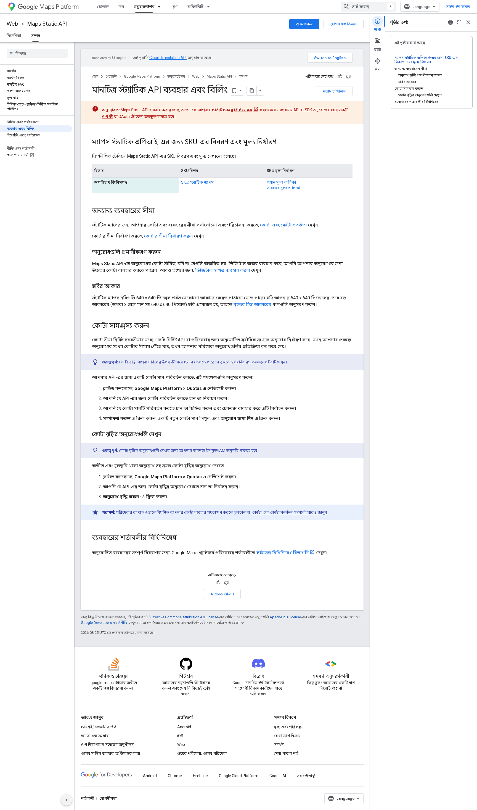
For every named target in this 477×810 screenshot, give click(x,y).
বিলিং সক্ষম (243, 110)
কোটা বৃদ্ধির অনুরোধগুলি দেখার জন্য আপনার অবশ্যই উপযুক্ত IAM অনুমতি (179, 450)
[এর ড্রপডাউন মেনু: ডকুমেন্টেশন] (161, 6)
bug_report (450, 22)
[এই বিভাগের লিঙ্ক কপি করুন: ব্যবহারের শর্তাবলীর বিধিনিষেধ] (182, 538)
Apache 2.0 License (285, 617)
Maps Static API (47, 23)
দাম (121, 6)
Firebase (200, 776)
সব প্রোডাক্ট (306, 776)
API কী (107, 116)
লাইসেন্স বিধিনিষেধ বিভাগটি (282, 552)
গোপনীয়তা (108, 798)
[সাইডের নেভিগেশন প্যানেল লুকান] (66, 800)
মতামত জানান (334, 91)
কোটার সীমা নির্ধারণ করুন (168, 236)
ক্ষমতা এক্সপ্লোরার (95, 736)
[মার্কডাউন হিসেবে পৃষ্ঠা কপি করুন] (252, 90)
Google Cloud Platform (238, 776)
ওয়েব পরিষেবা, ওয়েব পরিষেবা (202, 753)
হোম (95, 76)
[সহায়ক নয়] (348, 76)
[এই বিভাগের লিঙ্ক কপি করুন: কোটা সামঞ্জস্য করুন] (154, 326)
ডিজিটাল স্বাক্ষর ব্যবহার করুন (222, 270)
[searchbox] (37, 53)
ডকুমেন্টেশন (144, 6)
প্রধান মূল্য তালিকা (281, 182)
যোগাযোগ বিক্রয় (343, 24)
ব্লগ (175, 6)
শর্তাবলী (87, 798)
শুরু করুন (304, 24)
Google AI (277, 776)
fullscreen (459, 22)
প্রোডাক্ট (103, 6)
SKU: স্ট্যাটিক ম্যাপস (197, 182)
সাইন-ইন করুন (458, 6)
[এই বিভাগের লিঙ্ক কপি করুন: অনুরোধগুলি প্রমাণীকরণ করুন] (166, 252)
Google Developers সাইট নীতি (104, 623)
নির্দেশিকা (14, 35)
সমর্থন (279, 744)
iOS (180, 736)
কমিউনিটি (195, 6)
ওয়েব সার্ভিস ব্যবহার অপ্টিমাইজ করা (110, 753)
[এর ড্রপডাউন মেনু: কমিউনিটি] (210, 6)
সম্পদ (35, 35)
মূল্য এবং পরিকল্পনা (289, 727)
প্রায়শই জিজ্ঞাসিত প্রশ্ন (98, 727)
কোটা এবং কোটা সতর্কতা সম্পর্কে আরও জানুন (289, 512)
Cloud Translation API (168, 58)
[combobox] (368, 7)
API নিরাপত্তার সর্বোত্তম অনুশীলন (107, 744)
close (468, 22)
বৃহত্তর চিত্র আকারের (252, 304)
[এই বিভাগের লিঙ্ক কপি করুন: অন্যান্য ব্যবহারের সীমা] (160, 211)
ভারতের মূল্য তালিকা (283, 188)
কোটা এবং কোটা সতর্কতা (283, 225)
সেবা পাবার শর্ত (286, 753)
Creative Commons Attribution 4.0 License (185, 617)
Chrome (175, 776)
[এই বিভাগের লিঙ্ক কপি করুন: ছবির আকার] (125, 286)
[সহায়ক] (340, 76)
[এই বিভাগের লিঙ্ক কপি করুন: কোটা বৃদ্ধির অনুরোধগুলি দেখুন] (167, 434)
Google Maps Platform (142, 76)
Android (184, 727)
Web (12, 23)
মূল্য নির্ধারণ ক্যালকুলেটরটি (253, 362)
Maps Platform (59, 6)
